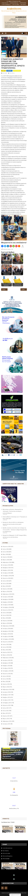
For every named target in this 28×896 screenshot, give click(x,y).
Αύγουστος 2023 (6, 641)
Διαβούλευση (14, 8)
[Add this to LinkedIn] (8, 246)
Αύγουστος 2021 (6, 705)
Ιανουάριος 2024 (6, 628)
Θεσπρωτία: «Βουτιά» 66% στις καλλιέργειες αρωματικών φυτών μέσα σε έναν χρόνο (13, 523)
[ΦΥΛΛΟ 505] (11, 744)
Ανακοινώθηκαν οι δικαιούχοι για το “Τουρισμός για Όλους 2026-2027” (15, 517)
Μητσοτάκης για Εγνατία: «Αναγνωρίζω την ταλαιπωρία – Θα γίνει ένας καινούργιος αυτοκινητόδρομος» (13, 511)
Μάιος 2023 (5, 649)
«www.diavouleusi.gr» (14, 2)
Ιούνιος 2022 (6, 678)
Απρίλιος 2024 (6, 620)
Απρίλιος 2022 (6, 684)
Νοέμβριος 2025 (6, 570)
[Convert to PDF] (16, 246)
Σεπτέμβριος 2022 (7, 670)
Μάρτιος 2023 (6, 655)
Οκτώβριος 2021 (7, 700)
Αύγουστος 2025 (6, 578)
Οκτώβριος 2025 (7, 573)
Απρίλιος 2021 (6, 716)
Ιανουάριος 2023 (6, 660)
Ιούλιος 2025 (6, 580)
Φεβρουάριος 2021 (7, 721)
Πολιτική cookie (15, 4)
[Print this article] (13, 246)
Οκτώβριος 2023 (7, 636)
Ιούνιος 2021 (6, 710)
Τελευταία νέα (5, 2)
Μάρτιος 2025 (6, 591)
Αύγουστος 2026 (6, 546)
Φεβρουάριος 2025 (7, 594)
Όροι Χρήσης (23, 4)
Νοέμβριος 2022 (6, 665)
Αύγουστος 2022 (6, 673)
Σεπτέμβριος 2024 (7, 607)
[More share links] (19, 246)
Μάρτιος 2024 (6, 623)
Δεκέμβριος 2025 (7, 567)
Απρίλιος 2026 (6, 557)
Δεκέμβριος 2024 (7, 599)
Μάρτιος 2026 (6, 559)
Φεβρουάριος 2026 (7, 562)
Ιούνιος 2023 (6, 647)
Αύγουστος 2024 (6, 610)
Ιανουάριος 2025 (6, 596)
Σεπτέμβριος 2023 (7, 639)
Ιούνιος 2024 (6, 615)
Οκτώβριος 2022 (7, 668)
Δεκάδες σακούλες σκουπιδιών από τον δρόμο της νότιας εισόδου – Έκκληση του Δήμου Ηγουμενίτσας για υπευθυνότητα (15, 529)
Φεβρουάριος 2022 (7, 689)
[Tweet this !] (5, 246)
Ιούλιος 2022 (6, 676)
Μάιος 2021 (5, 713)
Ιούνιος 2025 (6, 583)
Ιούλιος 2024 (6, 612)
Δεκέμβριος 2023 (7, 631)
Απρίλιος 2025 (6, 588)
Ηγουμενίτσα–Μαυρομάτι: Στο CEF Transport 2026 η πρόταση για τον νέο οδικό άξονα (14, 536)
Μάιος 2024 (5, 618)
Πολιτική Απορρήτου (6, 4)
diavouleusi (12, 73)
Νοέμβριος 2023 (6, 633)
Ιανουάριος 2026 (6, 565)
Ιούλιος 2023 (6, 644)
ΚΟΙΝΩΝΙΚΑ (9, 70)
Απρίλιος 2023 (6, 652)
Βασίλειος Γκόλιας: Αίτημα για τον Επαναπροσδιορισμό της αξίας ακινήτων (5, 289)
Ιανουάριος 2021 (6, 723)
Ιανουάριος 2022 (6, 692)
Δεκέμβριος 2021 (7, 694)
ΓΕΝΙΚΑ (3, 70)
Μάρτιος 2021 (6, 718)
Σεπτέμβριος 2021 (7, 702)
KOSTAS (13, 758)
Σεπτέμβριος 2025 (7, 575)
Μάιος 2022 (5, 681)
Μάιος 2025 (5, 586)
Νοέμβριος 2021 (6, 697)
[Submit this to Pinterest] (11, 246)
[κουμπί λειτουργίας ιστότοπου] (23, 33)
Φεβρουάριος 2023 (7, 657)
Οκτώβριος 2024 (7, 604)
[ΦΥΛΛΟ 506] (16, 744)
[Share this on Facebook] (2, 246)
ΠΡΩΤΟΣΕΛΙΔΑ (23, 2)
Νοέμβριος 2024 (6, 602)
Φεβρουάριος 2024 (7, 625)
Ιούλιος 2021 (6, 708)
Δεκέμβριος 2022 (7, 663)
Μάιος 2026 (5, 554)
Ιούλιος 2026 (6, 549)
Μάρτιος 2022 (6, 686)
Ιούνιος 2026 (6, 551)
